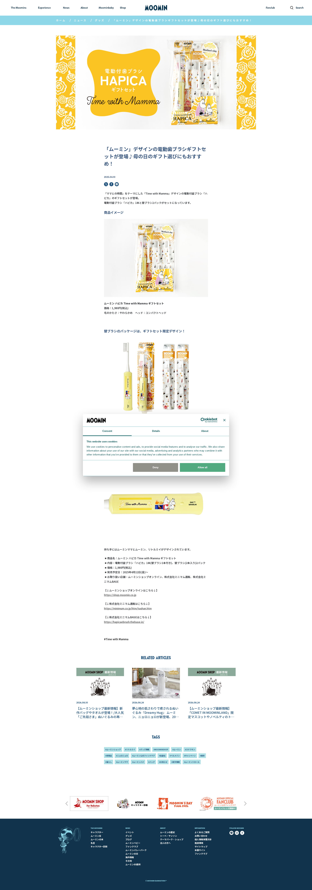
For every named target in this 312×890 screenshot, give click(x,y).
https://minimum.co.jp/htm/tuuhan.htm (128, 608)
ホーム (61, 20)
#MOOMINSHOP (161, 749)
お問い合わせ (201, 835)
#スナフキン (190, 749)
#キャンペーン (190, 755)
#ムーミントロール (191, 762)
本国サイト (200, 850)
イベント (129, 832)
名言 (93, 843)
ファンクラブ (131, 846)
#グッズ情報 (144, 749)
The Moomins (96, 828)
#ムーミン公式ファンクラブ (143, 755)
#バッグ (151, 762)
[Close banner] (224, 420)
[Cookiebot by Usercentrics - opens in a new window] (203, 420)
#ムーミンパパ (138, 762)
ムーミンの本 (97, 839)
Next (245, 803)
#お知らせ (163, 762)
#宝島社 (162, 755)
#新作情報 (175, 762)
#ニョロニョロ (122, 755)
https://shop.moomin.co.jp (120, 595)
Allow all (202, 467)
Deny (155, 467)
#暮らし (108, 762)
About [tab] (204, 431)
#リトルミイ (130, 749)
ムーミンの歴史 (167, 832)
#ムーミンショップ (113, 749)
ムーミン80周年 (133, 864)
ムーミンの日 (131, 853)
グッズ (100, 20)
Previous (67, 803)
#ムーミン (176, 749)
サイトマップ (201, 846)
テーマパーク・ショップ (171, 839)
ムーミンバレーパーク (136, 850)
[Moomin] (156, 8)
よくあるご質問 (202, 832)
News (127, 828)
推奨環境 (199, 843)
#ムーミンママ (122, 762)
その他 (128, 860)
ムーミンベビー (132, 843)
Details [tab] (156, 431)
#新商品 (108, 755)
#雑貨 (202, 755)
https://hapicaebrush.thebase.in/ (124, 622)
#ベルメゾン (175, 755)
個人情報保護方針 (203, 839)
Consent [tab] (107, 431)
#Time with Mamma (116, 639)
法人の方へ (165, 843)
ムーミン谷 (96, 835)
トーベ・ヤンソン (168, 835)
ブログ (128, 839)
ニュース (80, 20)
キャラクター (97, 832)
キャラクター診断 (99, 846)
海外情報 (129, 857)
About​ (163, 828)
